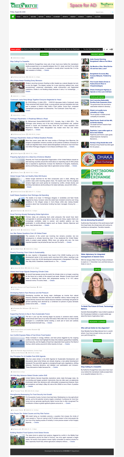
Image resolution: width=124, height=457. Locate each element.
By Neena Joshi (16, 429)
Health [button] (25, 17)
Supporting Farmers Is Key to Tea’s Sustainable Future (30, 314)
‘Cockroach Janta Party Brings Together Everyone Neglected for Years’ (35, 99)
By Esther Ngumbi (17, 153)
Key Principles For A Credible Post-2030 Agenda (27, 356)
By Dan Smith (16, 230)
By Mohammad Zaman (19, 77)
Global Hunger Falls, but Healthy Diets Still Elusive (28, 176)
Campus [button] (89, 17)
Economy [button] (56, 17)
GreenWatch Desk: (17, 249)
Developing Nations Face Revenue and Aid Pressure (29, 292)
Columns (97, 183)
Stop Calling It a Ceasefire (19, 61)
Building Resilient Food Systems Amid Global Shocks (29, 432)
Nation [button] (41, 17)
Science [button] (81, 17)
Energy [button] (73, 17)
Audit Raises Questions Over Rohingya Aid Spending (29, 195)
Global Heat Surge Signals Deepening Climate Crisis (29, 271)
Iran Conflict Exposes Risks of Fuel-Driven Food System (30, 335)
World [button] (48, 17)
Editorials (97, 233)
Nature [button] (33, 17)
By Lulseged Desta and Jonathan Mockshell (25, 329)
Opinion (97, 340)
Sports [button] (65, 17)
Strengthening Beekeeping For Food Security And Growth (31, 394)
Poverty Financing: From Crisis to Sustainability (27, 252)
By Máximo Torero (17, 172)
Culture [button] (97, 17)
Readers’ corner (97, 321)
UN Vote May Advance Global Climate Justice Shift (28, 375)
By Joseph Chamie (17, 410)
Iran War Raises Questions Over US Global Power (28, 233)
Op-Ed (97, 269)
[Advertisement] (62, 33)
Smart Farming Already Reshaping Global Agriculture (29, 214)
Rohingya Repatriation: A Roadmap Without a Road (29, 118)
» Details (46, 70)
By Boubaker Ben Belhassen (20, 308)
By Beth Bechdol (17, 211)
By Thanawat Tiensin (18, 391)
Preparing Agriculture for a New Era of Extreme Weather (30, 157)
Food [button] (18, 17)
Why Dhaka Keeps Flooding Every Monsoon (26, 80)
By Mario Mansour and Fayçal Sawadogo (24, 287)
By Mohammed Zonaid (19, 191)
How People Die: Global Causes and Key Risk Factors (29, 413)
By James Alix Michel (18, 268)
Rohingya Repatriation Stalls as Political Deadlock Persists (31, 137)
